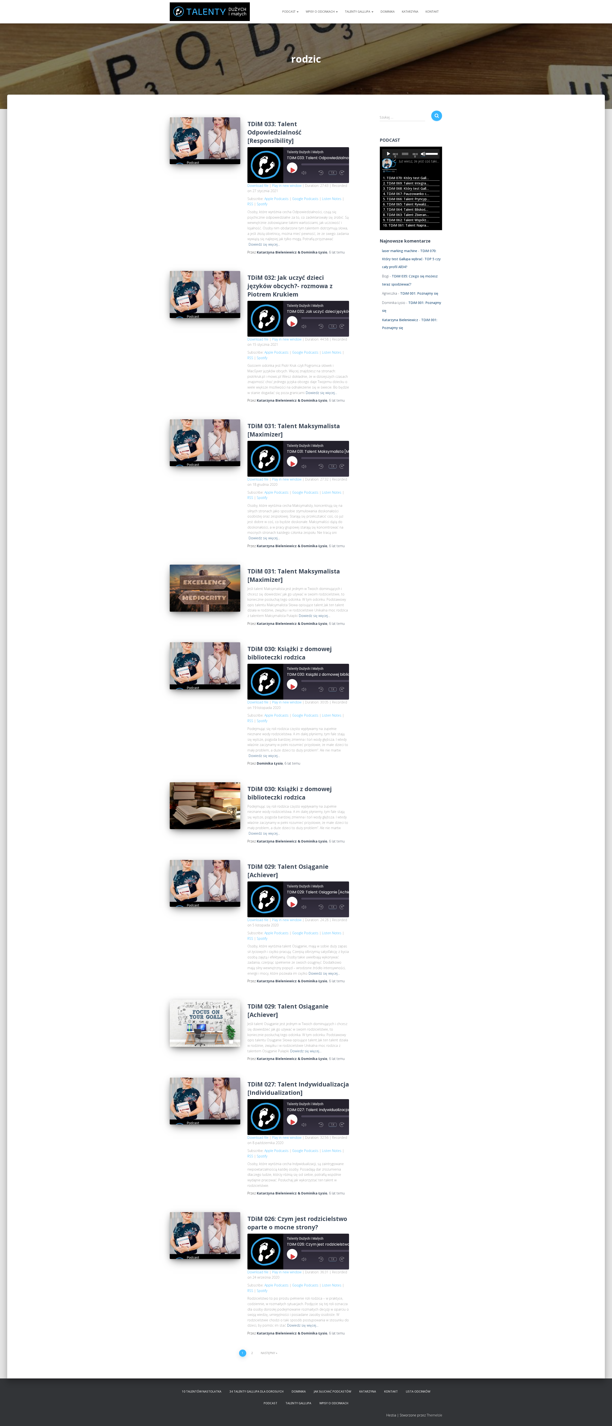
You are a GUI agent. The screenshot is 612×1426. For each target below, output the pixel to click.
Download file (257, 185)
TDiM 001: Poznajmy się (419, 293)
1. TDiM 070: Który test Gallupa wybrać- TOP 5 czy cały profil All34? (406, 178)
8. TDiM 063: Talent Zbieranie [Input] (406, 214)
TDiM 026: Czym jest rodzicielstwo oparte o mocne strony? (297, 1223)
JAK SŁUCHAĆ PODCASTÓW (332, 1391)
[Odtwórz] (388, 153)
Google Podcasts (305, 198)
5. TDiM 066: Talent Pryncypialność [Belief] (406, 199)
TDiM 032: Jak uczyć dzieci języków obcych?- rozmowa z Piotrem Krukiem (290, 285)
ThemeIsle (434, 1415)
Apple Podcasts (276, 198)
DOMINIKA (388, 12)
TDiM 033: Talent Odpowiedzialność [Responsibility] (274, 132)
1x (332, 172)
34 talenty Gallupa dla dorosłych (257, 1391)
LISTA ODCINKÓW (418, 1391)
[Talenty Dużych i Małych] (209, 11)
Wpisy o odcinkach (320, 12)
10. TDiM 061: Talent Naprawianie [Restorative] (406, 225)
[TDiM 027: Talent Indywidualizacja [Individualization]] (205, 1101)
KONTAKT (432, 12)
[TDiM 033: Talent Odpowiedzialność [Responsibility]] (205, 140)
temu (337, 252)
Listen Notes (331, 198)
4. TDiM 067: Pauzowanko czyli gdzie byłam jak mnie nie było (406, 193)
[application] (411, 154)
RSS (250, 204)
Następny (268, 1353)
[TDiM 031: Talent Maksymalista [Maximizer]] (205, 442)
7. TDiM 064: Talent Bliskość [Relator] (406, 209)
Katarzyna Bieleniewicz (400, 320)
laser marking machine (399, 250)
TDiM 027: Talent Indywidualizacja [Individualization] (298, 1088)
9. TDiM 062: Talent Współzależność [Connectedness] (406, 220)
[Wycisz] (423, 153)
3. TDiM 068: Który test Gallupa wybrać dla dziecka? (406, 188)
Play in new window (286, 185)
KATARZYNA (410, 12)
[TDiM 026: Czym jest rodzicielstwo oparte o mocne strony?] (205, 1235)
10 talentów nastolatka (201, 1391)
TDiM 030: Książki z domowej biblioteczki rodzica (289, 653)
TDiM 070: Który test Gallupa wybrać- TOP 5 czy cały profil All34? (411, 258)
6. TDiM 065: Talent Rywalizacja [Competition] (406, 204)
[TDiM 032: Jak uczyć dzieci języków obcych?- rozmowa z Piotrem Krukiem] (205, 294)
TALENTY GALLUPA (358, 12)
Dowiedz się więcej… (264, 244)
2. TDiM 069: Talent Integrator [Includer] (406, 183)
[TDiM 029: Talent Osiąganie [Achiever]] (205, 883)
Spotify (262, 204)
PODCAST (289, 12)
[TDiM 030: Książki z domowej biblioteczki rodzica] (205, 665)
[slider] (431, 153)
